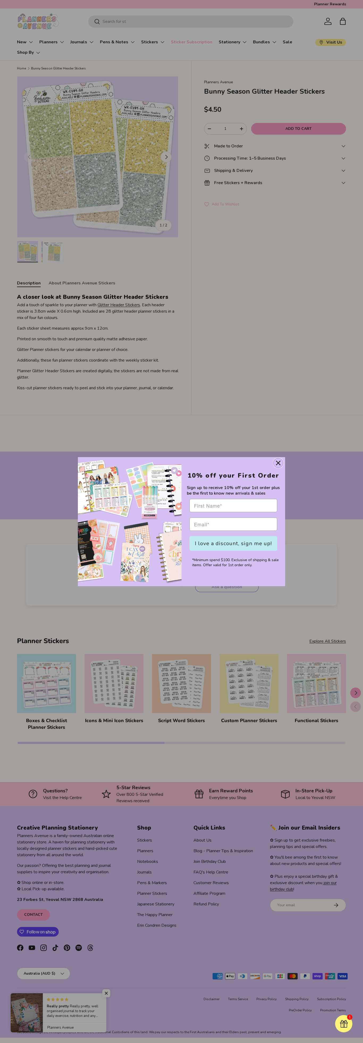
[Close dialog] (278, 463)
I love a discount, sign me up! (233, 543)
